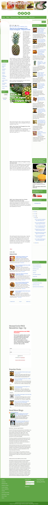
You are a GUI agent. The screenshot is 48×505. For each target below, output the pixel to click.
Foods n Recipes (14, 26)
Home (3, 17)
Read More (22, 262)
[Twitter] (25, 13)
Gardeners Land (13, 420)
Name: (11, 348)
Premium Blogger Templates (33, 503)
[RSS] (28, 13)
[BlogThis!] (11, 252)
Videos (7, 17)
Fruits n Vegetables (20, 26)
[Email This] (10, 252)
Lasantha (26, 503)
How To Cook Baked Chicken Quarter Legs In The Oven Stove (41, 40)
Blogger (4, 99)
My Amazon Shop (15, 17)
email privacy (23, 357)
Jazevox (34, 272)
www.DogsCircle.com (14, 412)
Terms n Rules (4, 86)
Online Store (32, 17)
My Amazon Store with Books (38, 286)
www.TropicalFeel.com (37, 264)
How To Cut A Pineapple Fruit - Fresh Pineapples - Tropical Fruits (20, 29)
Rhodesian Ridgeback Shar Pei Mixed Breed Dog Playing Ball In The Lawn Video (21, 414)
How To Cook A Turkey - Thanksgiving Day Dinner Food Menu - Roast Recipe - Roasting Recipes (42, 52)
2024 (35, 211)
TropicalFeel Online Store (37, 282)
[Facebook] (22, 13)
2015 (35, 213)
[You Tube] (19, 13)
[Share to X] (12, 252)
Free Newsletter (23, 17)
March (36, 242)
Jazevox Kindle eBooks (37, 266)
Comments (28, 483)
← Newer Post (12, 301)
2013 (35, 215)
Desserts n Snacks (5, 485)
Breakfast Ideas (4, 483)
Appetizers (4, 481)
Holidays (3, 78)
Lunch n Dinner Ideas (5, 492)
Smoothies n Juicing (5, 494)
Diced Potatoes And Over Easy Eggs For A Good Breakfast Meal (41, 121)
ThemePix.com (15, 503)
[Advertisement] (23, 22)
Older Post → (28, 301)
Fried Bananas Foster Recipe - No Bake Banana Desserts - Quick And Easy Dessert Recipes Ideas (42, 30)
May (36, 217)
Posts (27, 481)
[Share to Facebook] (13, 252)
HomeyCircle (23, 502)
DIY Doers (34, 270)
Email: (11, 352)
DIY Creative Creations (37, 274)
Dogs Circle (35, 276)
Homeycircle (37, 203)
